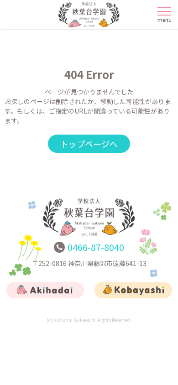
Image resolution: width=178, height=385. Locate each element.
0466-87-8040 (96, 247)
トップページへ (89, 144)
